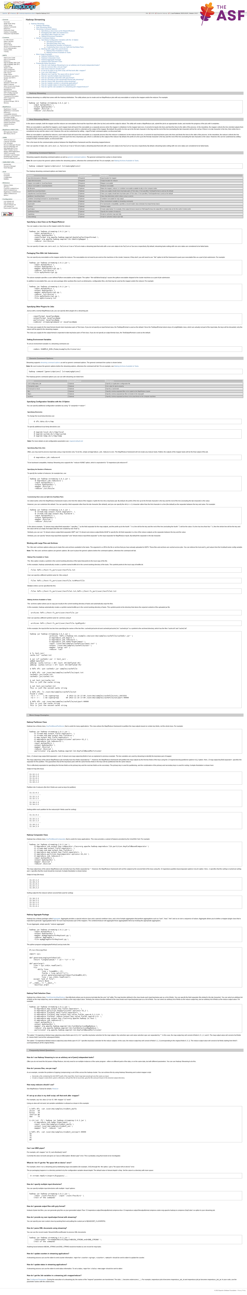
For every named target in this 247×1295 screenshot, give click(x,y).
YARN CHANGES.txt (10, 193)
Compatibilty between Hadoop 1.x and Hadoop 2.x (12, 115)
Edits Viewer (7, 73)
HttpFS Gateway (9, 84)
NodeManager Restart (11, 156)
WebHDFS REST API (10, 83)
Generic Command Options (45, 38)
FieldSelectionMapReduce (55, 997)
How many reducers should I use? (53, 69)
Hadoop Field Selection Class (51, 61)
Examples (7, 175)
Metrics (6, 195)
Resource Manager (10, 166)
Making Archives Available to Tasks (58, 52)
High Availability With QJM (12, 62)
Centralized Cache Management (9, 88)
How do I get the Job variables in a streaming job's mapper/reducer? (65, 87)
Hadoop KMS (8, 50)
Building (6, 179)
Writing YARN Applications (12, 151)
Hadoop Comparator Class (50, 58)
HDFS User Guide (9, 57)
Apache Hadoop (162, 13)
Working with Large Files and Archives (54, 49)
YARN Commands (9, 153)
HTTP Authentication (10, 48)
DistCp (6, 126)
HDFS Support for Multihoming (9, 98)
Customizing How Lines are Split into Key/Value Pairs (65, 47)
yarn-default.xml (9, 206)
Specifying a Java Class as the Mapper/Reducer (58, 31)
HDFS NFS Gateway (10, 91)
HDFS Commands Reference (9, 60)
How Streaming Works (44, 27)
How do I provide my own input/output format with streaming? (62, 79)
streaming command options (50, 362)
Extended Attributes (10, 94)
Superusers (7, 43)
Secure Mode (8, 45)
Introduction (7, 164)
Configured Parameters (38, 1279)
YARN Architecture (9, 140)
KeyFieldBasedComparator (55, 839)
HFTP (5, 79)
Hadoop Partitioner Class (50, 56)
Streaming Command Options (46, 29)
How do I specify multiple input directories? (56, 76)
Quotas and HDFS (9, 78)
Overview (7, 22)
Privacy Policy (242, 1290)
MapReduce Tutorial (10, 109)
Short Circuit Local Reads (12, 86)
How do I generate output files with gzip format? (57, 78)
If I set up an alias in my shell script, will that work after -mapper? (63, 70)
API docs (6, 187)
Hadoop (13, 13)
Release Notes (8, 185)
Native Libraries (9, 41)
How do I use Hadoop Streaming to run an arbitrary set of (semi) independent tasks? (70, 65)
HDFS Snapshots (9, 69)
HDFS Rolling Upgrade (11, 93)
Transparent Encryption (11, 96)
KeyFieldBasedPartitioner (55, 726)
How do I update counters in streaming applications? (59, 83)
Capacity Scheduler (10, 141)
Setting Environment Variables (51, 36)
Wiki (147, 13)
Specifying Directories (54, 42)
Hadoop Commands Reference (10, 27)
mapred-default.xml (10, 204)
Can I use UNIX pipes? (49, 72)
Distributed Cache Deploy (12, 121)
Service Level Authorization (12, 46)
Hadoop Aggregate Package (51, 60)
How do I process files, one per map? (54, 67)
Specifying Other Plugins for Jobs (52, 34)
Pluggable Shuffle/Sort (10, 119)
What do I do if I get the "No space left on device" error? (60, 74)
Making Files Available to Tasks (57, 51)
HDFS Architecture (9, 71)
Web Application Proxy (11, 148)
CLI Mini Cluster (9, 40)
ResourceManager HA (11, 146)
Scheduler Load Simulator (12, 155)
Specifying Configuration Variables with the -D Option (59, 40)
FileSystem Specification (11, 33)
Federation (7, 66)
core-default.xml (9, 201)
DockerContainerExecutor (12, 158)
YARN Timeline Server (11, 150)
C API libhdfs (8, 81)
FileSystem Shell (9, 30)
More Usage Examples (44, 54)
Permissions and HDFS (11, 76)
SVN (153, 13)
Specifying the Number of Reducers (58, 45)
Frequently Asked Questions (46, 63)
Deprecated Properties (11, 208)
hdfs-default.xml (9, 203)
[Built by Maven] (7, 216)
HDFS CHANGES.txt (10, 190)
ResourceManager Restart (12, 145)
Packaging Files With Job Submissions (54, 33)
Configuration (8, 177)
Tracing (6, 51)
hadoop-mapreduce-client (27, 13)
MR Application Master (11, 132)
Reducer (55, 1089)
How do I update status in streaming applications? (58, 85)
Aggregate (56, 919)
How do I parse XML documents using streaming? (58, 81)
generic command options (77, 157)
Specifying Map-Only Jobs (55, 43)
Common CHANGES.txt (11, 188)
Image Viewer (8, 74)
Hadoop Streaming (9, 122)
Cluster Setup (8, 25)
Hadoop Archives (9, 124)
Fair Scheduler (8, 143)
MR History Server (9, 133)
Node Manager (8, 168)
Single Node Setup (9, 23)
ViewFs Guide (8, 67)
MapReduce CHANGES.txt (12, 192)
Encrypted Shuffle (9, 117)
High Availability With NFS (12, 64)
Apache (5, 13)
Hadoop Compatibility (10, 32)
